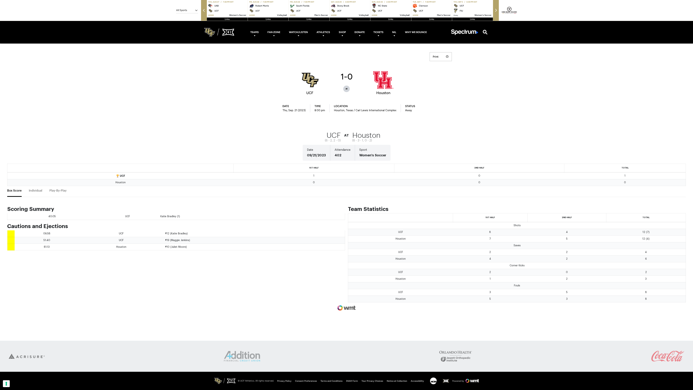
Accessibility (417, 381)
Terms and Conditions (332, 381)
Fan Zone (273, 32)
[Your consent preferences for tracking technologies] (6, 383)
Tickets (378, 32)
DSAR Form (352, 381)
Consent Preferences (306, 381)
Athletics (323, 32)
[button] (204, 10)
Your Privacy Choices (372, 381)
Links (227, 19)
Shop (342, 32)
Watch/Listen (298, 32)
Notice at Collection (397, 381)
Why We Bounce (416, 32)
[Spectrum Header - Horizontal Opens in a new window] (464, 32)
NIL (394, 32)
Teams (254, 32)
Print (436, 56)
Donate (359, 32)
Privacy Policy (284, 381)
